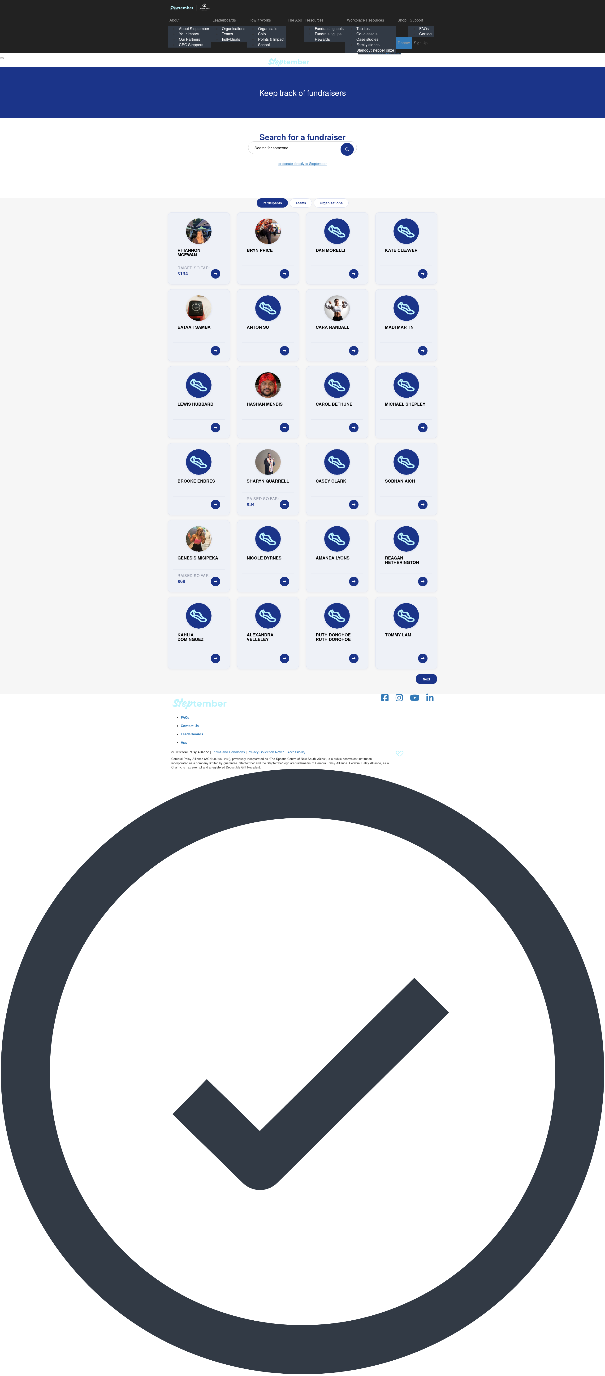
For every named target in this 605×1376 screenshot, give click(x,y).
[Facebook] (385, 698)
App (184, 742)
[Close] (2, 58)
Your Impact (189, 33)
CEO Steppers (191, 44)
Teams (227, 33)
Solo (262, 33)
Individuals (231, 39)
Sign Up (421, 42)
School (264, 44)
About (174, 20)
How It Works (260, 20)
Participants (272, 202)
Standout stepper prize (375, 50)
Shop (402, 20)
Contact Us (190, 725)
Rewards (322, 39)
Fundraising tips (328, 33)
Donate (404, 42)
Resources (314, 20)
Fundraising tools (329, 28)
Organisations (233, 28)
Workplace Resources (365, 20)
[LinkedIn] (430, 698)
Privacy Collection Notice (266, 752)
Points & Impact (271, 39)
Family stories (368, 44)
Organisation (269, 28)
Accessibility (296, 752)
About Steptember (194, 28)
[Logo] (189, 7)
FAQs (424, 28)
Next (426, 679)
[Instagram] (399, 698)
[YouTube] (414, 698)
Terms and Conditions (228, 752)
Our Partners (189, 39)
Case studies (367, 39)
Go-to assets (366, 33)
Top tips (363, 28)
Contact (425, 33)
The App (295, 20)
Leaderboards (224, 20)
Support (416, 20)
